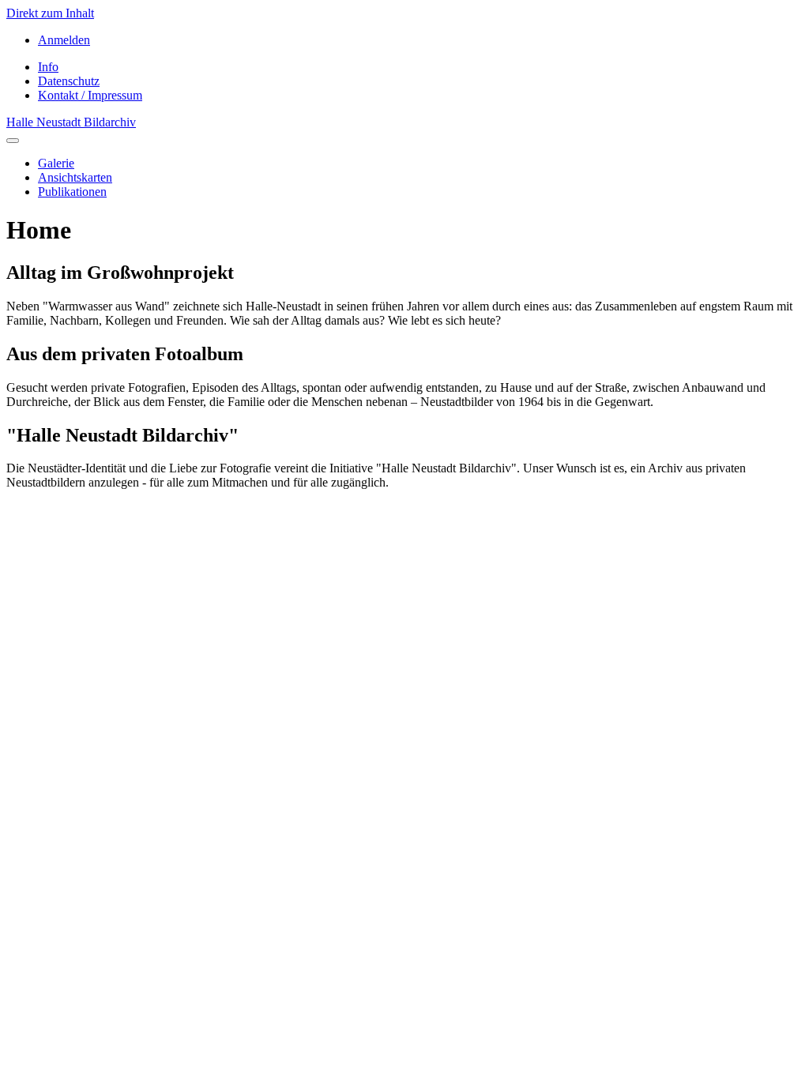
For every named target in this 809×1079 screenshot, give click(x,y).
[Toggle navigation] (12, 140)
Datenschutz (69, 81)
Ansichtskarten (75, 177)
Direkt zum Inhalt (50, 13)
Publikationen (72, 191)
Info (48, 66)
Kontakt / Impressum (90, 95)
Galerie (56, 163)
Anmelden (64, 40)
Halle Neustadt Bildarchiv (71, 122)
